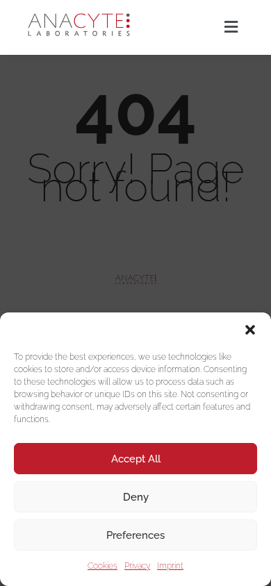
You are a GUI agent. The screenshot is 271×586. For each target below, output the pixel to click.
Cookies (102, 566)
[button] (250, 330)
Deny (136, 497)
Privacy (137, 566)
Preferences (135, 535)
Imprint (170, 566)
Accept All (136, 459)
